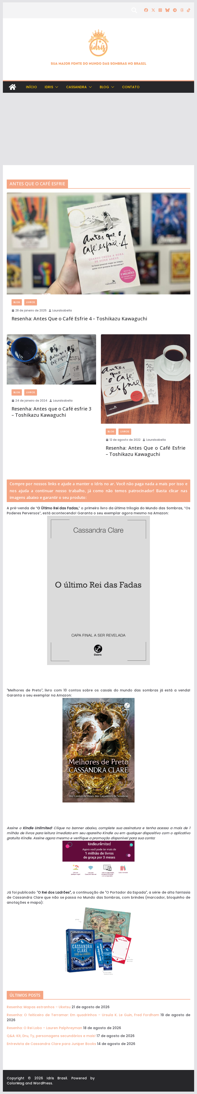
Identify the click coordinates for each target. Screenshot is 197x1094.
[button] (55, 87)
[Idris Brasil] (12, 87)
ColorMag (15, 1083)
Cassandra (76, 87)
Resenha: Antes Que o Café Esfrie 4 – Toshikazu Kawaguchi (79, 318)
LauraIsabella (62, 310)
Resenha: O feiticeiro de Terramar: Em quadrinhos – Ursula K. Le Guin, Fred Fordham (83, 1015)
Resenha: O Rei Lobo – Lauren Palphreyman (44, 1028)
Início (31, 87)
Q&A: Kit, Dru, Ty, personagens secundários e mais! (51, 1035)
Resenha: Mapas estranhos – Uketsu (39, 1007)
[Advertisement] (98, 129)
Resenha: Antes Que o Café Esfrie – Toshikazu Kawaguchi (145, 451)
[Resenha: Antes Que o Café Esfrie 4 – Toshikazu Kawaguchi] (98, 244)
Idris (49, 87)
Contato (131, 87)
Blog (104, 87)
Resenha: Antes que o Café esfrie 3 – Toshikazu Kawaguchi (51, 411)
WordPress (42, 1083)
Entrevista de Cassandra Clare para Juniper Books (51, 1043)
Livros (30, 302)
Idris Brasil (57, 1078)
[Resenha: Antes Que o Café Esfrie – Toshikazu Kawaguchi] (145, 379)
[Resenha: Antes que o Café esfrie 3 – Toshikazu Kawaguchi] (51, 359)
